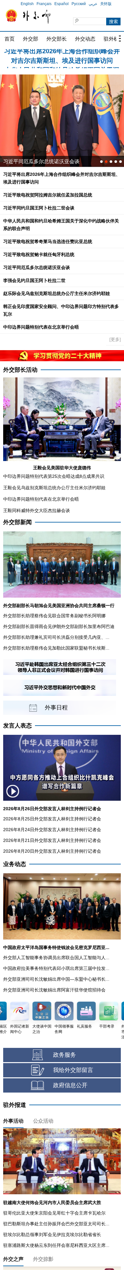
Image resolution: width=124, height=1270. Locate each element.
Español (61, 4)
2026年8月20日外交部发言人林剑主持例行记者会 (52, 851)
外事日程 (56, 707)
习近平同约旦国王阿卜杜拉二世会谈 (38, 207)
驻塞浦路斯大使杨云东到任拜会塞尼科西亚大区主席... (56, 1245)
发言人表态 (17, 725)
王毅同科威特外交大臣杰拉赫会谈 (36, 510)
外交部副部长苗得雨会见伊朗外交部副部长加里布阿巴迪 (58, 626)
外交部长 (56, 39)
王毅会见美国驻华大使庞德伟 (62, 467)
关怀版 (106, 4)
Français (44, 4)
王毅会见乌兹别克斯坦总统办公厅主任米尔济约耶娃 (54, 487)
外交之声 (13, 1259)
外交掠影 (43, 1259)
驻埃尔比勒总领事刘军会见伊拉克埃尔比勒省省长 (52, 1234)
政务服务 (64, 1055)
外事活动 (13, 1121)
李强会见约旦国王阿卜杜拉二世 (34, 280)
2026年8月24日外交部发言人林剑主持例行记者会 (52, 829)
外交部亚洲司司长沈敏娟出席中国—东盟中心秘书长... (56, 979)
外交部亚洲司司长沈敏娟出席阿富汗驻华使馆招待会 (54, 989)
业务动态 (14, 864)
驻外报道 (14, 1105)
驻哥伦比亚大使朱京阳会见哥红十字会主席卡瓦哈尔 (54, 1212)
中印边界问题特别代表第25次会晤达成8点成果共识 (53, 476)
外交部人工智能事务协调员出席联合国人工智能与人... (56, 957)
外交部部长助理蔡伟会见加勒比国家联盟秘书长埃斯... (56, 648)
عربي (93, 4)
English (27, 4)
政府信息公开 (70, 1085)
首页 (9, 39)
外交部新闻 (17, 522)
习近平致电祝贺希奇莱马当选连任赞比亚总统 (47, 241)
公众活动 (43, 1121)
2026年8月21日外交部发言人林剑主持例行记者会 (52, 840)
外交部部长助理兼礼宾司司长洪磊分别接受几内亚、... (56, 637)
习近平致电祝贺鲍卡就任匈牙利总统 (38, 254)
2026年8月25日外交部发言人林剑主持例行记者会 (52, 818)
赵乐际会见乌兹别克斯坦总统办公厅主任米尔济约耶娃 (56, 293)
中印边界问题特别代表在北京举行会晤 (41, 327)
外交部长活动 (20, 370)
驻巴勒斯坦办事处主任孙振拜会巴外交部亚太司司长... (56, 1223)
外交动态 (85, 39)
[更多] (115, 339)
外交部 (30, 39)
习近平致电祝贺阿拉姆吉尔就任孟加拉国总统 (47, 194)
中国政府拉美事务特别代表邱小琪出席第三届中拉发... (56, 968)
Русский (79, 4)
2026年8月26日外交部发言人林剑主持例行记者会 (52, 808)
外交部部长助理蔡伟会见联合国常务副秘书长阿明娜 (54, 615)
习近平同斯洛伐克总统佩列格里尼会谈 (46, 161)
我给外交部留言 (73, 1070)
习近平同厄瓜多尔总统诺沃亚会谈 (36, 267)
